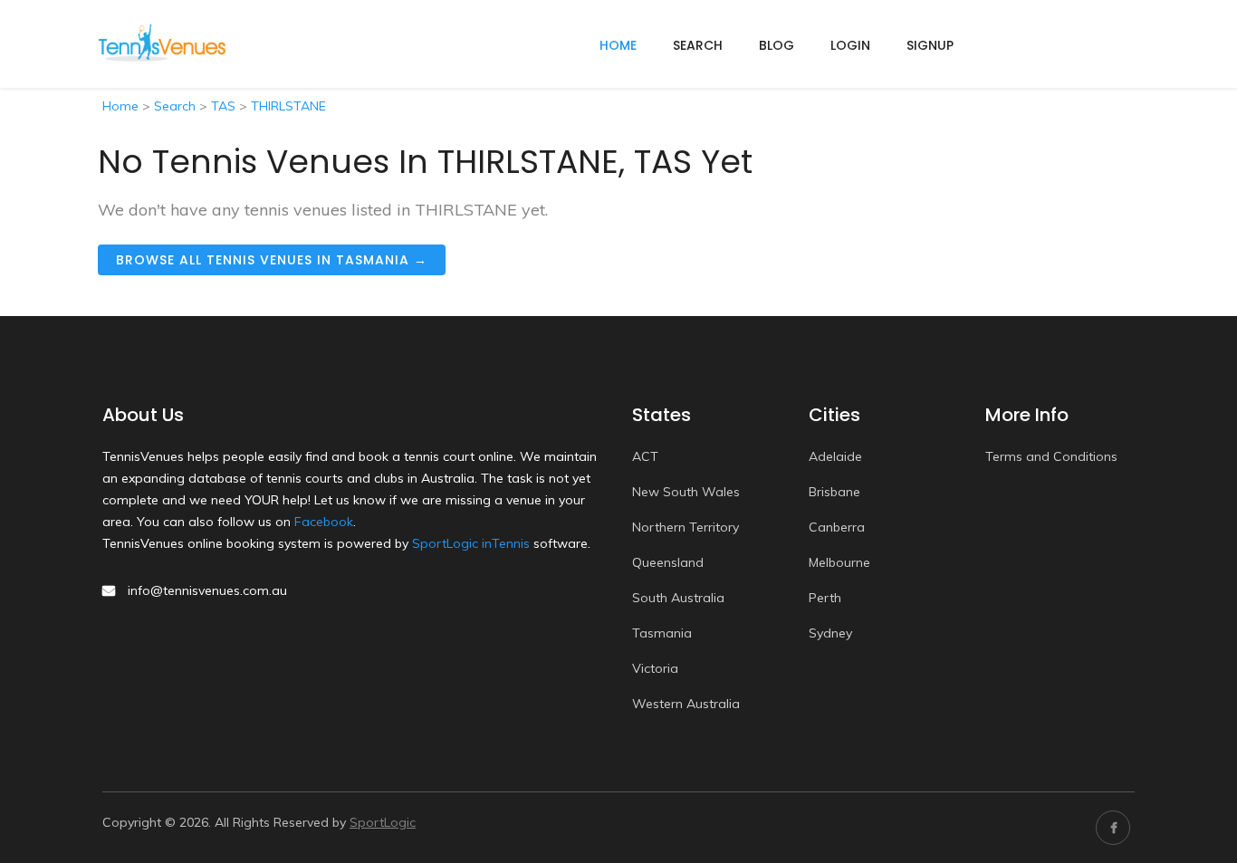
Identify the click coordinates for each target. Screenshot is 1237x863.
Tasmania (662, 633)
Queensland (668, 562)
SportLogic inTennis (471, 543)
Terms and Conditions (1051, 456)
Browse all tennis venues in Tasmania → (271, 260)
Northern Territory (685, 527)
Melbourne (839, 562)
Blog (776, 45)
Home (120, 106)
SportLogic (383, 822)
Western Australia (686, 703)
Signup (930, 45)
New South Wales (686, 492)
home (618, 45)
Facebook (323, 521)
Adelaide (835, 456)
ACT (645, 456)
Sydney (830, 633)
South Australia (678, 598)
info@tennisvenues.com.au (207, 590)
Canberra (837, 527)
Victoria (655, 668)
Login (850, 45)
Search (698, 45)
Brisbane (834, 492)
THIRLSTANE (288, 106)
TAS (223, 106)
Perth (825, 598)
